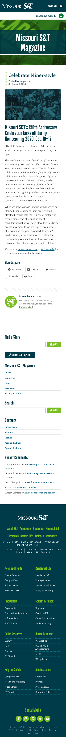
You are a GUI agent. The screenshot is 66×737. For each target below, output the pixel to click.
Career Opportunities (45, 618)
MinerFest (41, 303)
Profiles (8, 438)
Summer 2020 (26, 307)
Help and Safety (13, 669)
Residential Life (43, 568)
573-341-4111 (53, 542)
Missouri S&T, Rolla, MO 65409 (22, 542)
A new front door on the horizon (40, 482)
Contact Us (10, 378)
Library (8, 641)
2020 (48, 300)
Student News (11, 585)
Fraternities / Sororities (16, 613)
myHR (38, 654)
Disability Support (38, 553)
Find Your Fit (11, 623)
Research (14, 536)
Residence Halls (42, 575)
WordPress (33, 733)
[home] (24, 6)
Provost (38, 681)
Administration (43, 669)
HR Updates (41, 659)
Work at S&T (41, 641)
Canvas (8, 651)
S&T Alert (9, 692)
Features (9, 432)
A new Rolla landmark (25, 487)
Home (8, 383)
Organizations (11, 608)
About (8, 372)
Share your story (13, 393)
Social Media (33, 710)
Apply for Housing (44, 590)
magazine (25, 81)
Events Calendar (12, 575)
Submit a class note (22, 355)
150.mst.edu (47, 249)
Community (51, 536)
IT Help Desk (11, 687)
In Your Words (11, 427)
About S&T (12, 528)
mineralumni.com (27, 249)
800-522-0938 (24, 545)
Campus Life (27, 536)
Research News (12, 590)
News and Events (13, 568)
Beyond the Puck (13, 448)
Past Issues (10, 388)
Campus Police (12, 676)
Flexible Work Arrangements (42, 647)
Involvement (11, 601)
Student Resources (44, 601)
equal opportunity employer (43, 727)
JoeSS (7, 646)
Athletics (39, 536)
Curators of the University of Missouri (36, 730)
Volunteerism (11, 618)
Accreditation (13, 550)
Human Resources (44, 634)
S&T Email (10, 656)
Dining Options (42, 580)
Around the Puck (27, 303)
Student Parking (43, 623)
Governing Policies (44, 692)
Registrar (39, 608)
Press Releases (42, 687)
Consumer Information (39, 550)
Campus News (11, 580)
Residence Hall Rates (45, 585)
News (49, 303)
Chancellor (40, 676)
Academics (38, 528)
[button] (61, 6)
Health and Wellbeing (15, 681)
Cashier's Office (42, 613)
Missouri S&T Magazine (33, 42)
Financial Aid (52, 528)
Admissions (25, 528)
